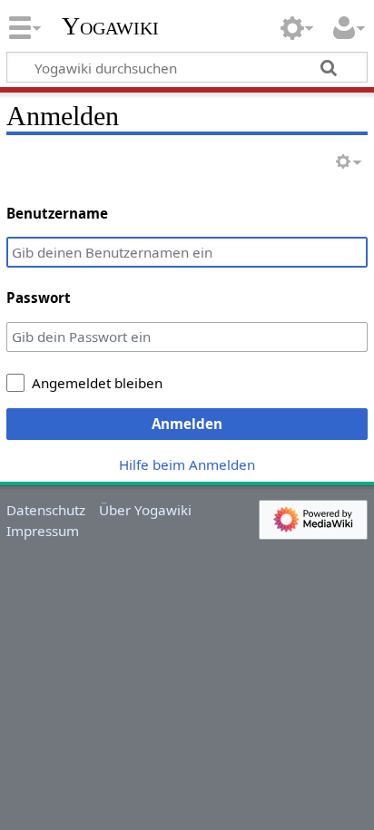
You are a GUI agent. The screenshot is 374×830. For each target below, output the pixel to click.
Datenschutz (45, 510)
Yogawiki (110, 26)
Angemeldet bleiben (97, 383)
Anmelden (187, 424)
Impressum (42, 531)
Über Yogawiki (145, 510)
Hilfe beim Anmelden (187, 464)
